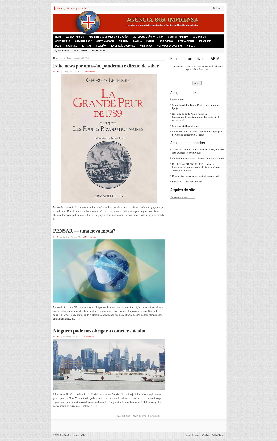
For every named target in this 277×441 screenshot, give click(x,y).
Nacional (71, 45)
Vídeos (191, 45)
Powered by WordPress (201, 435)
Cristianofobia (105, 41)
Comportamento (178, 36)
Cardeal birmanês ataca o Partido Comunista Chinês (198, 158)
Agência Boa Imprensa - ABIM (73, 435)
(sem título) (178, 99)
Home (56, 58)
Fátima (150, 41)
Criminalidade (83, 41)
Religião (101, 45)
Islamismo (205, 41)
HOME (58, 36)
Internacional (185, 41)
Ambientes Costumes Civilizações (109, 36)
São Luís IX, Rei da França (185, 125)
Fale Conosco (99, 50)
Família (137, 41)
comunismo (199, 36)
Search (218, 8)
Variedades (146, 45)
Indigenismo (166, 41)
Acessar (188, 435)
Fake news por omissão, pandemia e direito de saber (106, 66)
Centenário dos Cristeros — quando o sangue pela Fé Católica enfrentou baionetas (197, 133)
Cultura (124, 41)
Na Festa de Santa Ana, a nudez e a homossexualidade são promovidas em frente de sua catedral (196, 117)
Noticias (86, 45)
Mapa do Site (80, 50)
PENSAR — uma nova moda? (84, 231)
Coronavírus (63, 41)
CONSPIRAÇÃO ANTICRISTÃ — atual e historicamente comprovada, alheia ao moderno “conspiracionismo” (196, 167)
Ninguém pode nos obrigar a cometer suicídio (99, 331)
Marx (58, 45)
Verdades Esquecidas (169, 45)
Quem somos (62, 50)
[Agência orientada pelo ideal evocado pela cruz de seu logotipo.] (138, 22)
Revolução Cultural (122, 45)
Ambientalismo (75, 36)
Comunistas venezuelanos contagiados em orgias (196, 175)
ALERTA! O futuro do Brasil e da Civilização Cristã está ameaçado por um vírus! (198, 151)
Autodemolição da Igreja (148, 36)
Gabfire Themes (218, 435)
